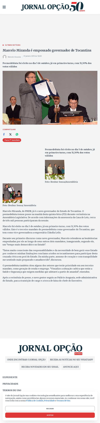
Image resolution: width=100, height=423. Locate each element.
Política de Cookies (34, 400)
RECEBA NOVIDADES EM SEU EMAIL (40, 366)
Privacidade (10, 383)
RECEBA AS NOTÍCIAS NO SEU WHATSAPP (71, 359)
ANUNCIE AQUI (71, 366)
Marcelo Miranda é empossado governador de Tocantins (47, 50)
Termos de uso (12, 390)
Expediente (10, 377)
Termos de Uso (63, 400)
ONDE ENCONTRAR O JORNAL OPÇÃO (26, 359)
